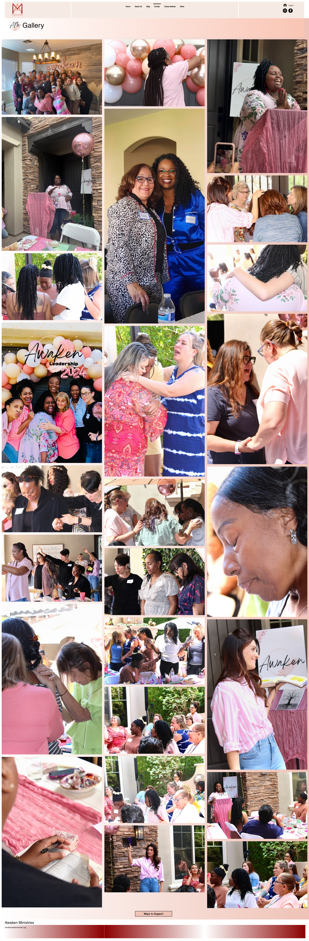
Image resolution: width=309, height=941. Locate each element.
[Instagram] (285, 10)
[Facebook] (290, 10)
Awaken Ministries (19, 922)
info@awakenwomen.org (15, 927)
